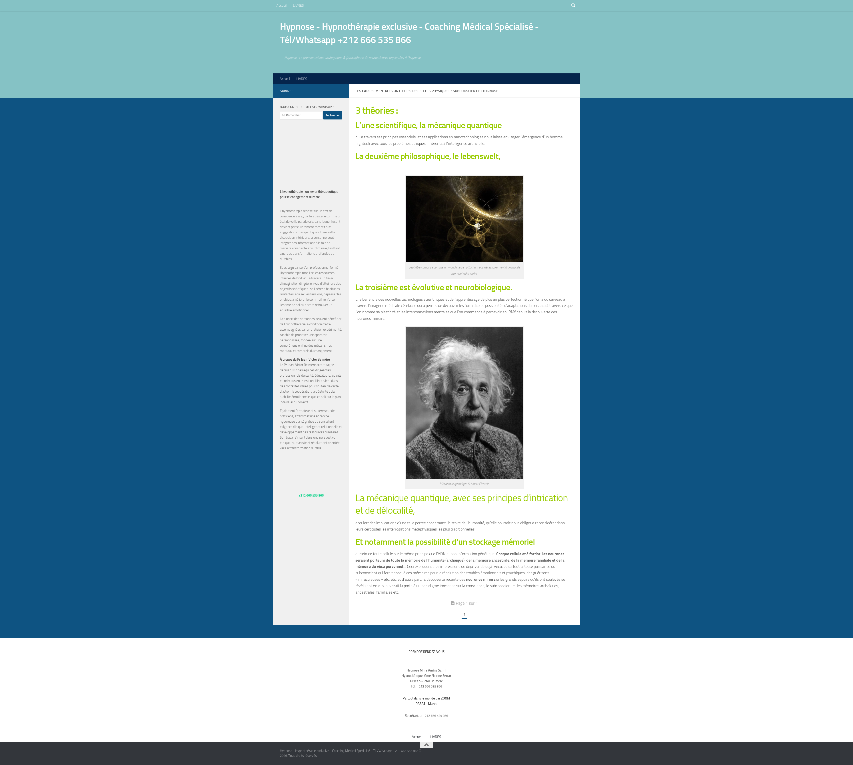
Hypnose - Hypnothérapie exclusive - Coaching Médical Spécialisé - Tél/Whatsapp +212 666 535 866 (409, 33)
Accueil (281, 5)
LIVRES (298, 5)
